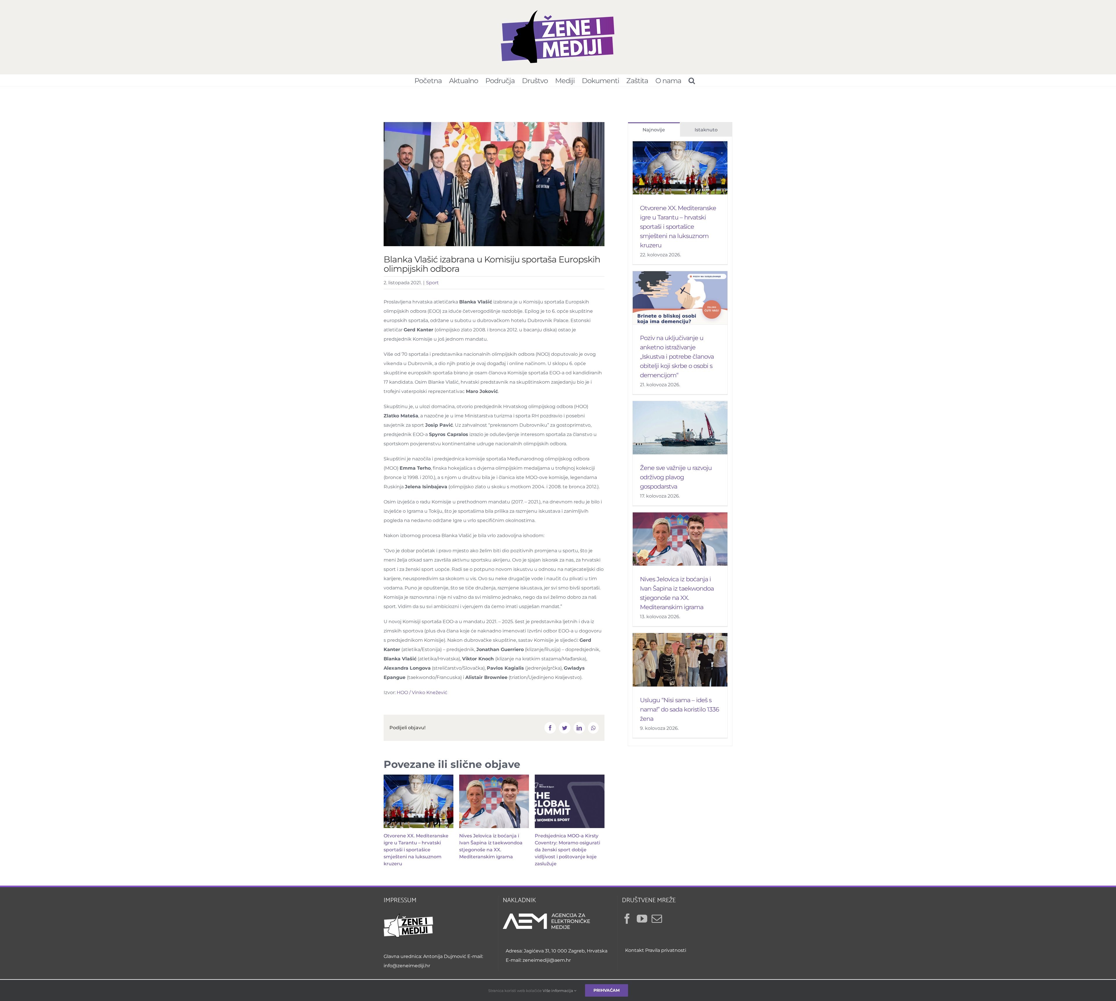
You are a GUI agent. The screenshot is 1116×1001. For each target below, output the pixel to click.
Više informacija (558, 990)
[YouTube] (642, 919)
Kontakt (634, 950)
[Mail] (657, 919)
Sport (432, 282)
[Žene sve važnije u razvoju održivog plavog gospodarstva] (680, 427)
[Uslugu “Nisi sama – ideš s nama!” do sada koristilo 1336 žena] (680, 660)
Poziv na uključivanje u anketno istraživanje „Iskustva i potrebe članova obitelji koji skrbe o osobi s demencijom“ (677, 356)
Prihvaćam (606, 990)
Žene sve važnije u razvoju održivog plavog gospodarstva (676, 477)
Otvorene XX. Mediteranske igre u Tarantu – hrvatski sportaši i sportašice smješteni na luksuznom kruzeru (416, 849)
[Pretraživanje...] (691, 80)
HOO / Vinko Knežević (422, 692)
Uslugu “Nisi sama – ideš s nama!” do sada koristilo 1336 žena (679, 709)
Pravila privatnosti (665, 950)
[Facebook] (627, 919)
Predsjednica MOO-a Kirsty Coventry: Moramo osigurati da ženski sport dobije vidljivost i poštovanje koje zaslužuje (567, 849)
